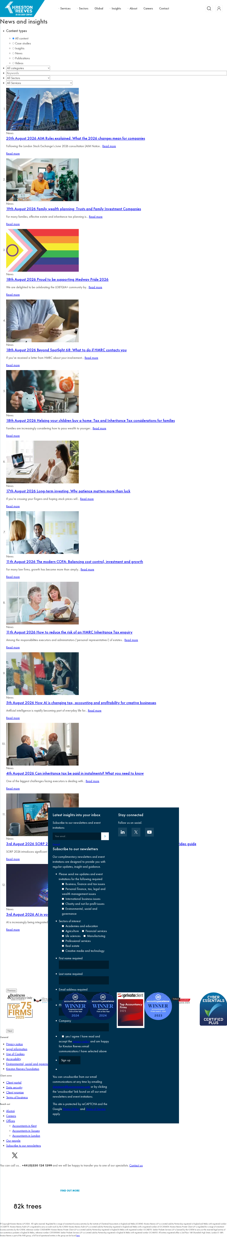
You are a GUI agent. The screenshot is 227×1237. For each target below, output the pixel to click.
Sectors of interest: (70, 921)
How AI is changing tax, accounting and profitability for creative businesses (81, 702)
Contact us (136, 1165)
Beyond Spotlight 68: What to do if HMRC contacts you (66, 349)
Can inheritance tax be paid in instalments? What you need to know (75, 773)
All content (21, 38)
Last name (71, 974)
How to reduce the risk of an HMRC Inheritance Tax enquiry (69, 632)
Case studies (23, 43)
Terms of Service (96, 1109)
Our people (13, 1141)
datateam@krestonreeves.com (71, 1087)
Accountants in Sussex (26, 1131)
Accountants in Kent (24, 1126)
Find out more (70, 1190)
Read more (109, 146)
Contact (164, 8)
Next (9, 1030)
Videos (19, 63)
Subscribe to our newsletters (23, 1146)
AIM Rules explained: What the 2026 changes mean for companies (75, 138)
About (133, 8)
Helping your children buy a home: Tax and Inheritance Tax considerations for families (90, 420)
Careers (148, 8)
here (78, 1235)
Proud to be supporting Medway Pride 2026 (57, 279)
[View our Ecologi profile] (27, 1190)
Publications (22, 58)
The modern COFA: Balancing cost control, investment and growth (74, 561)
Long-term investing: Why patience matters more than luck (68, 491)
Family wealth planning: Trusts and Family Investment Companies (73, 208)
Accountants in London (26, 1136)
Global (99, 8)
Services (65, 8)
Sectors (83, 8)
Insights (116, 8)
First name (71, 958)
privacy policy (81, 1041)
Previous (11, 990)
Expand (56, 844)
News (18, 53)
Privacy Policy (71, 1109)
